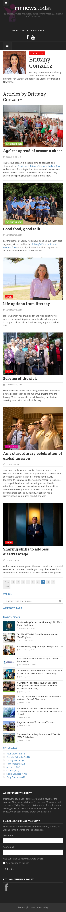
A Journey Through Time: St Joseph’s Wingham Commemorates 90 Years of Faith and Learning (37, 685)
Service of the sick (20, 378)
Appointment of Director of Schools (36, 722)
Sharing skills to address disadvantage (26, 551)
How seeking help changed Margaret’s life (40, 646)
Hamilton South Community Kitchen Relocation (37, 660)
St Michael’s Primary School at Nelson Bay (39, 166)
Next (7, 586)
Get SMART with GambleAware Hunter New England (37, 636)
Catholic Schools (14, 144)
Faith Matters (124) (15, 763)
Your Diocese (12, 446)
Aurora (9, 297)
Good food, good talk (21, 228)
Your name (8, 835)
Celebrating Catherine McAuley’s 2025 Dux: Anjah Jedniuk (40, 624)
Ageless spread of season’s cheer (32, 150)
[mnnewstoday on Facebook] (28, 37)
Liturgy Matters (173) (16, 760)
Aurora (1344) (13, 767)
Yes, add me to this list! (17, 862)
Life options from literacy (26, 303)
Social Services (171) (16, 773)
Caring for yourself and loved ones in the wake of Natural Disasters (39, 698)
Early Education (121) (16, 777)
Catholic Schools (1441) (18, 757)
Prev (7, 582)
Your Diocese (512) (15, 753)
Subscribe (9, 869)
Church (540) (12, 770)
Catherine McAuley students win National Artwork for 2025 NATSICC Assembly (40, 672)
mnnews (33, 7)
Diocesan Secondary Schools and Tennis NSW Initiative (38, 736)
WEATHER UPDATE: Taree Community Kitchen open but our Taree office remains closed (39, 711)
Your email (8, 846)
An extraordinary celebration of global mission (32, 456)
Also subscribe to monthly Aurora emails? (23, 858)
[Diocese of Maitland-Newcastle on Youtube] (33, 37)
